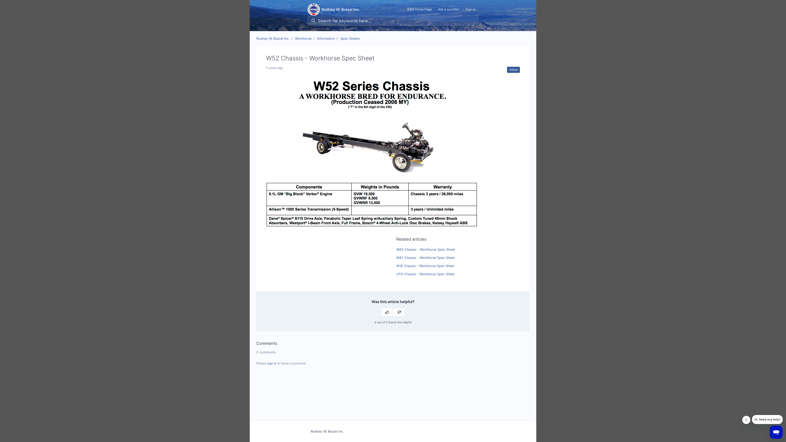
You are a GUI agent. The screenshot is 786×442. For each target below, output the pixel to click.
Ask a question (448, 9)
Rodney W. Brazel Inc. (272, 38)
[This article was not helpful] (399, 312)
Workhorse (303, 38)
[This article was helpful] (387, 312)
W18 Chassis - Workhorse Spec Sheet (425, 266)
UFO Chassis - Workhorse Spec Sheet (425, 274)
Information (326, 38)
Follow (513, 69)
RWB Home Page (419, 9)
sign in (272, 363)
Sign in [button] (470, 9)
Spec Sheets (350, 38)
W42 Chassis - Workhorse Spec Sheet (425, 258)
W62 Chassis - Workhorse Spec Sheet (425, 249)
